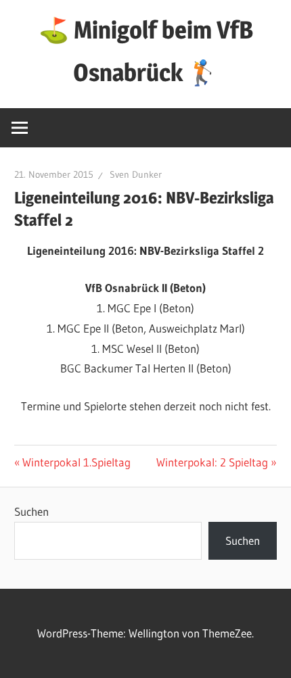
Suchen (31, 511)
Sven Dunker (136, 174)
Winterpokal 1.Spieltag (76, 462)
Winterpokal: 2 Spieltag (212, 462)
